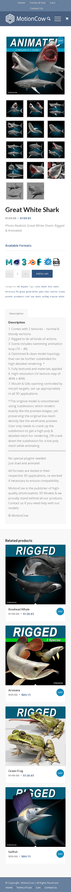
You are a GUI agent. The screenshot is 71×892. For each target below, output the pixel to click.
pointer (9, 296)
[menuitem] (21, 3)
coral (37, 286)
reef (27, 296)
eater (56, 286)
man (46, 291)
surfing (45, 296)
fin (17, 291)
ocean (62, 291)
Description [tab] (16, 313)
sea (32, 296)
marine (54, 291)
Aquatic (24, 286)
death (44, 286)
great (22, 291)
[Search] (47, 18)
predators (19, 296)
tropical (54, 296)
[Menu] (56, 18)
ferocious (10, 291)
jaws (41, 291)
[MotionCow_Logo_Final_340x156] (29, 18)
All (18, 286)
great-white (32, 291)
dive (50, 286)
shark (38, 296)
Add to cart (42, 273)
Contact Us (36, 8)
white (61, 296)
